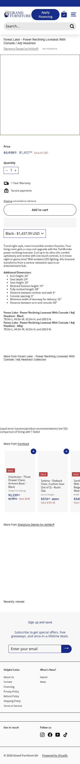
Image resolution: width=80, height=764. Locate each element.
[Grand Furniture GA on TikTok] (65, 734)
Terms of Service (13, 705)
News (43, 681)
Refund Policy (11, 696)
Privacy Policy (11, 691)
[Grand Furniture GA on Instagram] (42, 734)
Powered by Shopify (55, 755)
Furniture (23, 443)
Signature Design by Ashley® (21, 48)
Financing (9, 686)
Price (7, 146)
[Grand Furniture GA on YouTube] (57, 734)
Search (44, 677)
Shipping (8, 200)
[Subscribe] (66, 649)
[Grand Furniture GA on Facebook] (50, 734)
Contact (8, 681)
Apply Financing (45, 14)
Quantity (9, 163)
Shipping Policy (12, 700)
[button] (40, 222)
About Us (9, 677)
